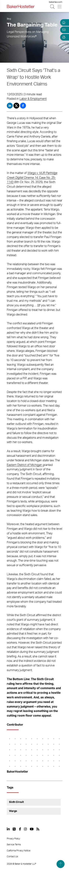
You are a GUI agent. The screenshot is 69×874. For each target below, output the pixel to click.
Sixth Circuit (16, 802)
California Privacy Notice (18, 850)
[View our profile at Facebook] (20, 829)
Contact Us (12, 856)
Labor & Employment (33, 98)
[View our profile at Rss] (37, 829)
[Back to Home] (20, 6)
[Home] (63, 22)
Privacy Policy (13, 839)
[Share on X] (16, 106)
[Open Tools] (63, 37)
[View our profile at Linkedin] (8, 829)
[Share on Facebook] (23, 106)
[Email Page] (63, 30)
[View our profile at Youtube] (31, 829)
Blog (9, 19)
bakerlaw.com (55, 2)
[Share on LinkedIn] (10, 106)
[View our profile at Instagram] (25, 829)
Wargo (13, 811)
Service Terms (14, 844)
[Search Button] (52, 6)
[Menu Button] (59, 6)
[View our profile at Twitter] (14, 829)
